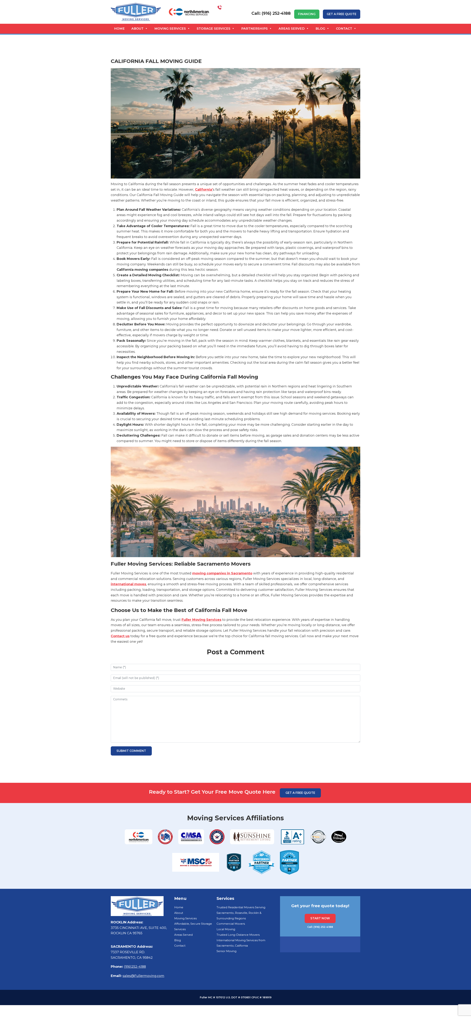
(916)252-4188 (135, 967)
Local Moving (226, 929)
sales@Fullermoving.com (143, 976)
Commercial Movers (231, 923)
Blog (320, 28)
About (137, 28)
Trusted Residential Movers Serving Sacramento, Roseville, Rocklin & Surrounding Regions (241, 913)
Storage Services (213, 28)
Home (119, 28)
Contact (344, 28)
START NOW (320, 918)
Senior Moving (226, 951)
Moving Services (170, 28)
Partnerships (254, 28)
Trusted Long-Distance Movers (238, 934)
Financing (307, 14)
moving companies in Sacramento (222, 573)
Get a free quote (341, 14)
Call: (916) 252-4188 (320, 927)
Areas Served (292, 28)
